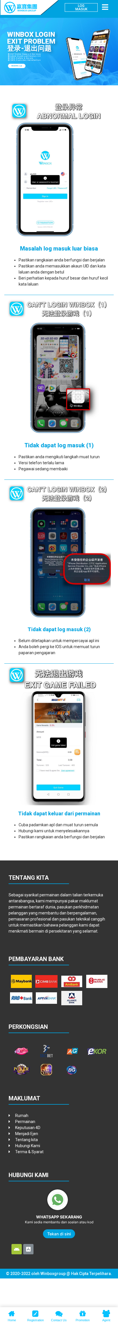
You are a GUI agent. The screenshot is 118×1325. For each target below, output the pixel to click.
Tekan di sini (59, 1233)
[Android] (16, 1249)
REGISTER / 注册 (16, 66)
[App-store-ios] (28, 1249)
